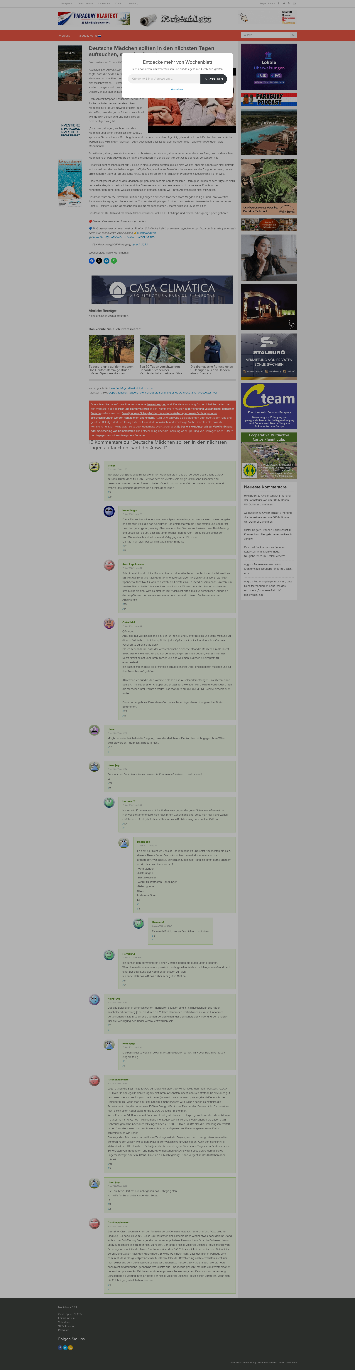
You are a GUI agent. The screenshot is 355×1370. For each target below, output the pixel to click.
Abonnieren (214, 79)
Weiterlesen (177, 89)
